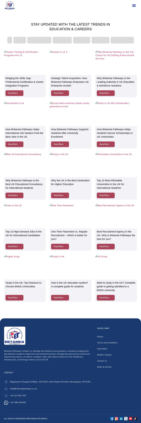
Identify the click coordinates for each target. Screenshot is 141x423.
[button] (134, 5)
